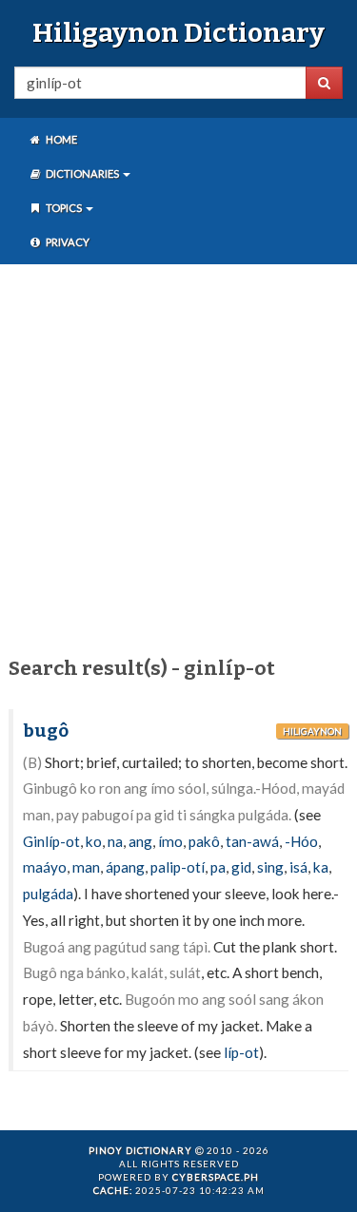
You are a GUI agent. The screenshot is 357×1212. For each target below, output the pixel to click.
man (86, 866)
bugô (46, 731)
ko (94, 841)
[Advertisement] (178, 457)
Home (60, 139)
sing (270, 866)
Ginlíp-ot (51, 841)
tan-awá (252, 841)
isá (298, 866)
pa (218, 866)
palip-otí (177, 866)
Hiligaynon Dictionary (178, 32)
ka (320, 866)
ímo (170, 841)
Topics (64, 208)
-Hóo (301, 841)
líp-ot (241, 1052)
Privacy (66, 242)
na (115, 841)
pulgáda (48, 893)
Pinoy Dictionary (140, 1150)
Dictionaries (82, 173)
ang (140, 841)
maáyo (45, 866)
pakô (204, 841)
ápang (125, 866)
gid (241, 866)
